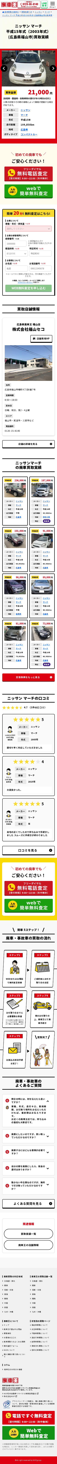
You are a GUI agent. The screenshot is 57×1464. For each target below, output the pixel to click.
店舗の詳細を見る (28, 443)
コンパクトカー (29, 134)
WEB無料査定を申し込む (29, 288)
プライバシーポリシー (25, 282)
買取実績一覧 (28, 1234)
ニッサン (38, 12)
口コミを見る (27, 850)
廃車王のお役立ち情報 (13, 1369)
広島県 (24, 129)
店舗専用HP (43, 338)
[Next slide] (53, 68)
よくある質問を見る (28, 1203)
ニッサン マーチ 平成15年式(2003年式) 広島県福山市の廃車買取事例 (28, 15)
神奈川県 (46, 517)
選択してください (15, 228)
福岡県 (18, 614)
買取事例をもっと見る (28, 677)
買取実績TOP (26, 12)
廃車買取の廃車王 (11, 12)
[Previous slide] (4, 68)
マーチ (47, 12)
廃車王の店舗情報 (28, 1245)
